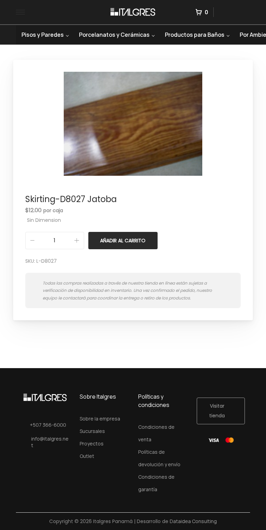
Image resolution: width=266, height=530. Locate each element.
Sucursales (92, 431)
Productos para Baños (194, 34)
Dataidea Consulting (193, 521)
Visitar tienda (217, 410)
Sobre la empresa (100, 418)
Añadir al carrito (122, 240)
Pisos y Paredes (42, 34)
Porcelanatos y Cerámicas (114, 34)
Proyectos (92, 443)
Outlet (87, 456)
